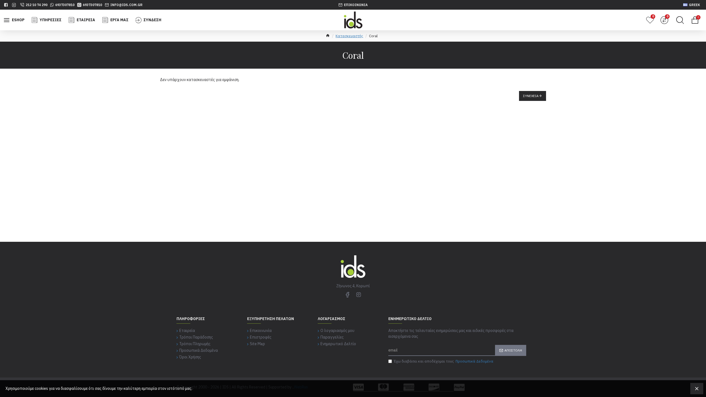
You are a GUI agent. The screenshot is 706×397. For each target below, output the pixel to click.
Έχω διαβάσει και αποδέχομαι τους (443, 361)
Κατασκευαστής (349, 36)
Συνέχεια (531, 96)
